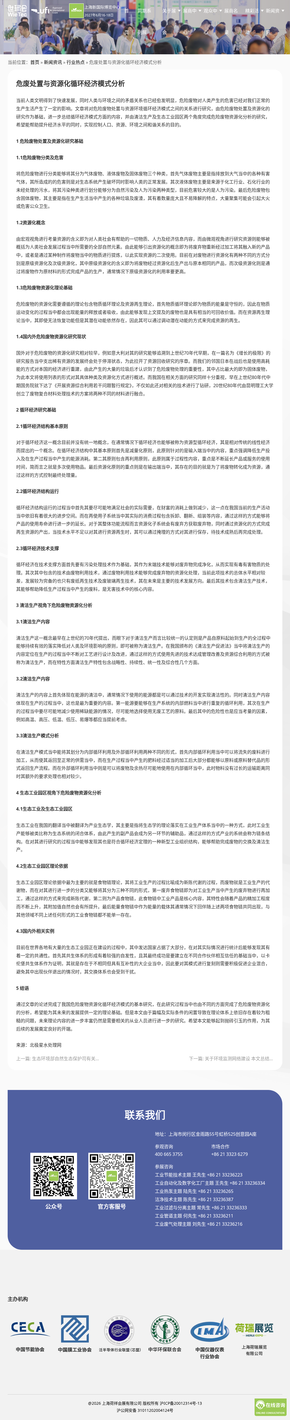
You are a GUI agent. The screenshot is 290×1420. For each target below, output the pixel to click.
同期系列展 (144, 21)
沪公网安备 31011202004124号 (145, 1410)
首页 (126, 21)
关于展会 (169, 21)
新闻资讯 (53, 62)
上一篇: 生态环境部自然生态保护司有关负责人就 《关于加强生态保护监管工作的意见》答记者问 (58, 1058)
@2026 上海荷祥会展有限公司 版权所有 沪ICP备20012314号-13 (145, 1403)
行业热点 (76, 62)
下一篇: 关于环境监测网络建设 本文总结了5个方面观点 (231, 1058)
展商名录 (231, 21)
